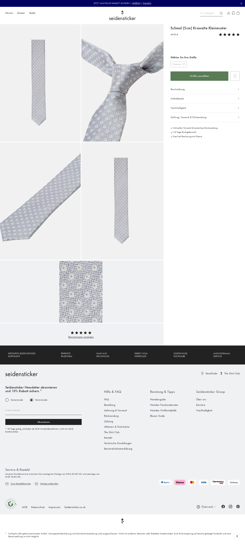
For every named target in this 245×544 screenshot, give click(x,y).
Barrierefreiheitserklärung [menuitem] (118, 448)
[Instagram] (230, 506)
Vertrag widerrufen (49, 483)
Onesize (176, 64)
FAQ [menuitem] (106, 399)
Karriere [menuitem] (200, 404)
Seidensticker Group (210, 392)
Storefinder (212, 373)
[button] (81, 337)
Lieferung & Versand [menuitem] (115, 410)
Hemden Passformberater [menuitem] (164, 404)
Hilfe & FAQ (113, 392)
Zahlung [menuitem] (108, 421)
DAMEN (147, 3)
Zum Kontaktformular (21, 483)
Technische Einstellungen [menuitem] (118, 443)
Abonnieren (43, 421)
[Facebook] (223, 506)
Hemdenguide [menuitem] (158, 399)
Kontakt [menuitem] (108, 437)
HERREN (136, 3)
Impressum (54, 507)
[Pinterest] (238, 506)
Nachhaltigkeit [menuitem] (204, 410)
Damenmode (17, 400)
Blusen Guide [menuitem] (157, 415)
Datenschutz (37, 507)
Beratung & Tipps (162, 392)
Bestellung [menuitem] (109, 404)
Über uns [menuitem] (201, 399)
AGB (24, 507)
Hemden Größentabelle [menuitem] (163, 410)
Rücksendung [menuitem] (111, 415)
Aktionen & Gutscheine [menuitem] (117, 426)
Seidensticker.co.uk (75, 507)
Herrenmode (41, 400)
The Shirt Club (232, 373)
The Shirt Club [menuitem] (112, 432)
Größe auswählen (199, 75)
